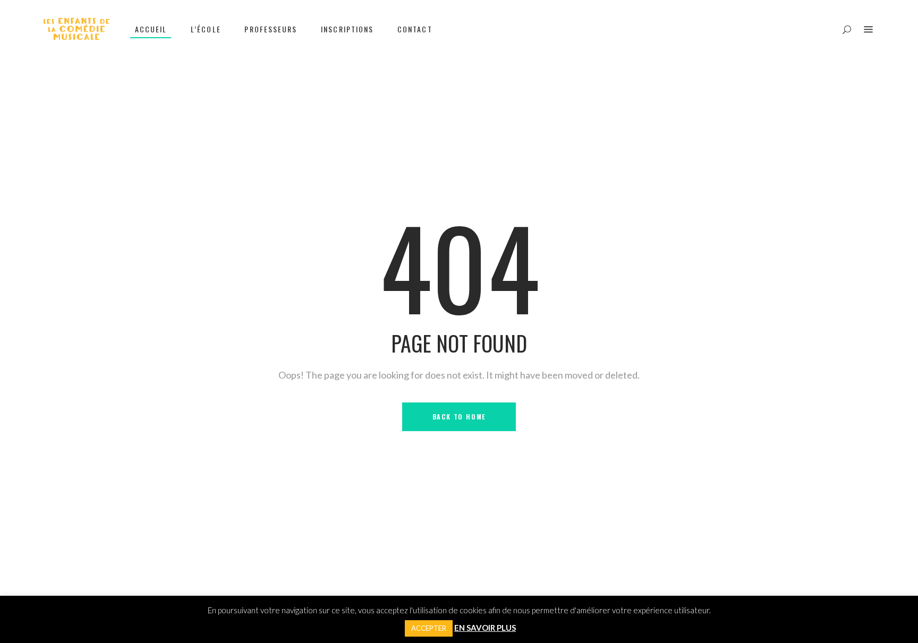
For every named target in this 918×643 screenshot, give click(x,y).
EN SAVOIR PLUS (485, 627)
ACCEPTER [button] (428, 628)
